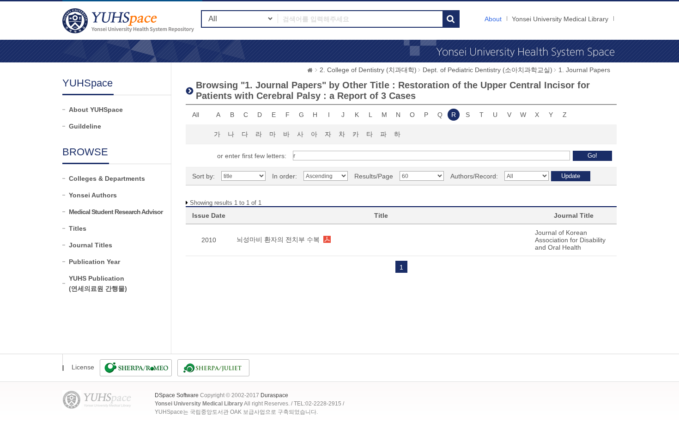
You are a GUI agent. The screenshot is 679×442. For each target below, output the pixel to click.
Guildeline (85, 126)
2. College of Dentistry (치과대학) (368, 70)
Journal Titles (90, 245)
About (493, 19)
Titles (77, 228)
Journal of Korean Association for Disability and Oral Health (570, 240)
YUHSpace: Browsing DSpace (129, 20)
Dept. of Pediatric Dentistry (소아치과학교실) (487, 70)
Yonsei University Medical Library (560, 19)
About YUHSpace (96, 109)
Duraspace (274, 395)
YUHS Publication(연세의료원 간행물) (98, 283)
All (195, 114)
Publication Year (94, 261)
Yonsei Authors (93, 195)
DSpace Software (177, 395)
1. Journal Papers (584, 70)
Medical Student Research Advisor (116, 211)
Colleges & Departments (107, 178)
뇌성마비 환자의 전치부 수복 (278, 239)
